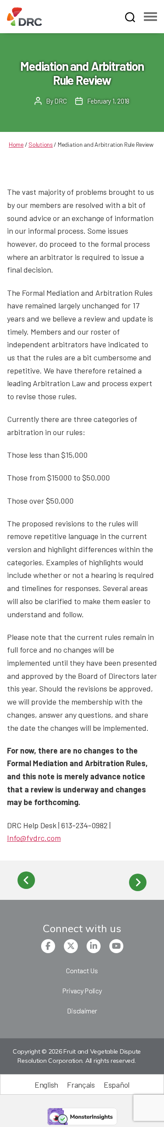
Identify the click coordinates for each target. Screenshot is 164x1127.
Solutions (40, 144)
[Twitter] (71, 946)
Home (16, 144)
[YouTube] (116, 946)
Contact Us (82, 970)
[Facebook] (48, 946)
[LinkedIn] (94, 946)
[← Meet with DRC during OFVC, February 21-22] (26, 880)
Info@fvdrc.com (34, 838)
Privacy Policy (81, 990)
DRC (60, 101)
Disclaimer (82, 1010)
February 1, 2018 (108, 101)
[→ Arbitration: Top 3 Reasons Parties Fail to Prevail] (138, 882)
